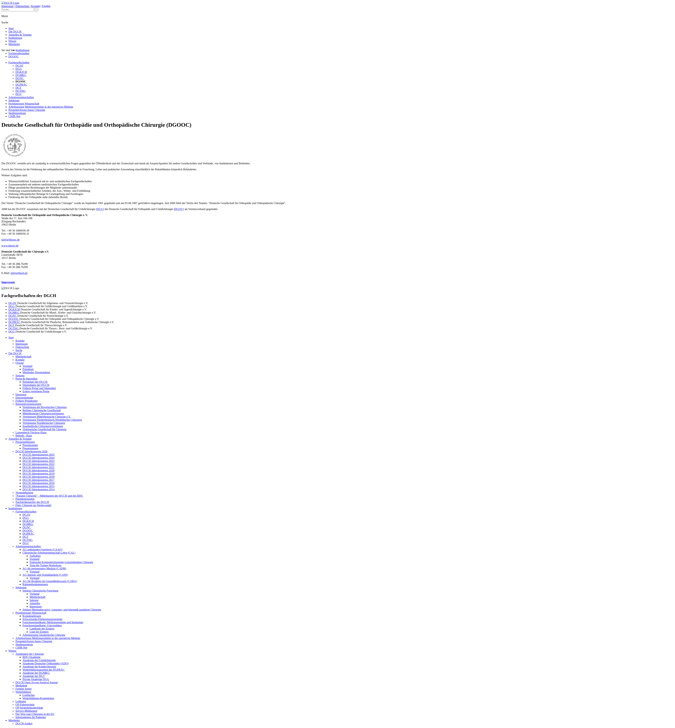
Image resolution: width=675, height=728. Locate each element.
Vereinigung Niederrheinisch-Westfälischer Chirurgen (52, 419)
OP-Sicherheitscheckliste (29, 707)
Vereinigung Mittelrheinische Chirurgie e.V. (46, 416)
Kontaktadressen (31, 615)
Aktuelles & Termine (20, 34)
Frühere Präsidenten (26, 400)
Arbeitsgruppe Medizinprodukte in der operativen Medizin (40, 106)
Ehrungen (20, 394)
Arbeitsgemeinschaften (21, 97)
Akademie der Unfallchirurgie (39, 660)
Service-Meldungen (26, 710)
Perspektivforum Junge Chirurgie (26, 109)
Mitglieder (14, 44)
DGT (18, 87)
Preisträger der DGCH (34, 381)
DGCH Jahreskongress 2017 (38, 479)
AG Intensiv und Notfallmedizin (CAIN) (45, 574)
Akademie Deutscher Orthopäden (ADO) (45, 663)
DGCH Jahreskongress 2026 (31, 451)
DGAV (19, 65)
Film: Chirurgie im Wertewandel (33, 505)
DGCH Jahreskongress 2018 (38, 476)
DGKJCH (21, 71)
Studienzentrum (17, 113)
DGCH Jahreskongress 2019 (38, 473)
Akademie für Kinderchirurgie (39, 666)
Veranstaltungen (24, 492)
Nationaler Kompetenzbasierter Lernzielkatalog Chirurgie (61, 562)
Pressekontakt (30, 445)
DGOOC (13, 56)
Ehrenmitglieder (24, 397)
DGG (18, 68)
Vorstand (27, 366)
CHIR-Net (14, 116)
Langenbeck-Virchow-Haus (30, 432)
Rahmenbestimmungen (35, 584)
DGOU (179, 209)
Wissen (12, 41)
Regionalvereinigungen (28, 403)
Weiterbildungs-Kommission (38, 698)
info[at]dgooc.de (10, 239)
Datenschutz (22, 6)
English (46, 6)
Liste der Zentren (39, 631)
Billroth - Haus (23, 435)
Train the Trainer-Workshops (45, 565)
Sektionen (14, 100)
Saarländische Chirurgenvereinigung (42, 426)
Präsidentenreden (24, 498)
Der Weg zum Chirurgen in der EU (34, 714)
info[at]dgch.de (19, 273)
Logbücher (28, 695)
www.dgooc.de (9, 245)
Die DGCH (14, 31)
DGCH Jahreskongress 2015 (38, 486)
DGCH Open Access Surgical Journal (36, 682)
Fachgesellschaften (18, 53)
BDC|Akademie (31, 657)
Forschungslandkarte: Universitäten (42, 625)
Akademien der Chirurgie (29, 653)
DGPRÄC (21, 84)
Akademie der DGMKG (36, 672)
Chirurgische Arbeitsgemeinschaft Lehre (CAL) (48, 552)
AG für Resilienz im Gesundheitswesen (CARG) (49, 581)
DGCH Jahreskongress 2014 (38, 489)
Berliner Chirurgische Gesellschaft (41, 410)
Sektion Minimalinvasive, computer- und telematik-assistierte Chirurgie (61, 609)
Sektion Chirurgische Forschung (40, 590)
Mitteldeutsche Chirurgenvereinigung (43, 413)
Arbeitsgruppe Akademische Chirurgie (43, 634)
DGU (18, 94)
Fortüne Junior (23, 688)
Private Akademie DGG (35, 679)
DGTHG (20, 90)
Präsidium (28, 369)
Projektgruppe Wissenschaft (23, 103)
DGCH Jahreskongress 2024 (38, 457)
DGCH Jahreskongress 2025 (38, 454)
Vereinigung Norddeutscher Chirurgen (43, 422)
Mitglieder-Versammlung (36, 372)
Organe (19, 362)
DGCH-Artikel (23, 723)
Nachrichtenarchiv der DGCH (32, 502)
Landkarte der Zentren (42, 628)
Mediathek (21, 685)
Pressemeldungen (25, 441)
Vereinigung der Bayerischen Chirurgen (44, 407)
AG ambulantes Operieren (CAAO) (42, 549)
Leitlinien (20, 701)
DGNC (19, 78)
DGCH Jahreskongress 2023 (38, 460)
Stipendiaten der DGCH (35, 385)
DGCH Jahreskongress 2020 (38, 470)
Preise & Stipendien (26, 378)
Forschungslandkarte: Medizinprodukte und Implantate (52, 622)
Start (11, 28)
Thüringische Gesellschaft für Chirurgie (44, 429)
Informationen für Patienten (30, 717)
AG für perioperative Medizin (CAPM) (44, 568)
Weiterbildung (23, 691)
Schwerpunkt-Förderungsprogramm (42, 619)
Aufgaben (35, 555)
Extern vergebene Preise (35, 391)
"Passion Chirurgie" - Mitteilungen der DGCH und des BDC (49, 495)
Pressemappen (30, 448)
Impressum (7, 6)
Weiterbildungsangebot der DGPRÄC (43, 669)
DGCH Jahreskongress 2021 (38, 467)
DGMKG (20, 75)
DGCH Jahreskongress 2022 (38, 464)
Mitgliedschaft (23, 356)
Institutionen (15, 37)
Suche (18, 350)
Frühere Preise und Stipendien (39, 388)
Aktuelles (35, 603)
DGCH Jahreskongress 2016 (38, 483)
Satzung (19, 375)
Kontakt (35, 6)
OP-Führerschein (24, 704)
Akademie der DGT (33, 676)
